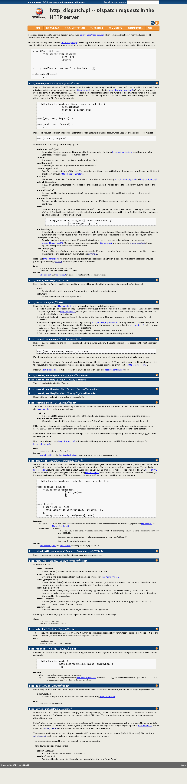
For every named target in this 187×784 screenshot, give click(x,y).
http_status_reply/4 (137, 364)
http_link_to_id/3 (148, 179)
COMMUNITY (115, 28)
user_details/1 (40, 469)
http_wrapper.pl (69, 42)
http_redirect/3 (60, 275)
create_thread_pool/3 (52, 242)
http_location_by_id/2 (125, 179)
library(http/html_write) (67, 455)
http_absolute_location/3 (121, 90)
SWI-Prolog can (64, 2)
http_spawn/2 (105, 242)
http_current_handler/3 (72, 173)
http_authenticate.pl (122, 152)
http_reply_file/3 (45, 275)
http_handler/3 (50, 258)
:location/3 (83, 90)
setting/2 (92, 253)
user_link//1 (151, 469)
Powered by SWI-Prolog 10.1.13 (15, 765)
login (183, 765)
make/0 (58, 261)
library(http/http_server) (92, 34)
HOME (37, 28)
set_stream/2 (39, 736)
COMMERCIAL (135, 28)
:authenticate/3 (114, 369)
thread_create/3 (137, 242)
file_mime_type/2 (110, 576)
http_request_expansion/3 (104, 322)
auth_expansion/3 (49, 369)
